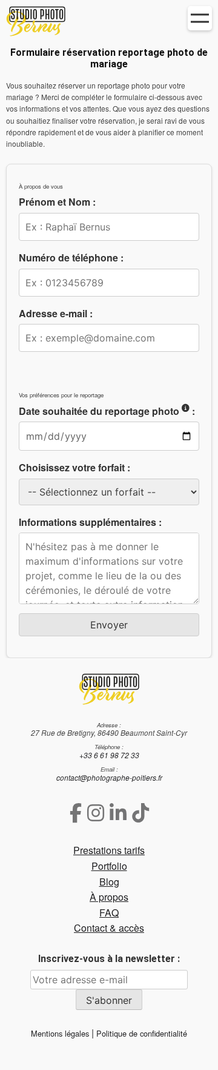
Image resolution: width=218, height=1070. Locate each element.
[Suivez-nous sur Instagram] (95, 812)
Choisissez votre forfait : (74, 467)
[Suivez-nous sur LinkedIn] (118, 812)
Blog (109, 882)
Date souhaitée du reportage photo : (107, 411)
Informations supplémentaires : (90, 522)
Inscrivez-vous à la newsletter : (109, 958)
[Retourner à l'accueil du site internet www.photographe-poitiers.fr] (109, 688)
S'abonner (109, 1000)
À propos (109, 897)
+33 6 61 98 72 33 (109, 755)
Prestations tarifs (109, 850)
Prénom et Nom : (57, 202)
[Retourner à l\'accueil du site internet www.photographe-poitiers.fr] (109, 23)
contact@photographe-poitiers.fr (109, 777)
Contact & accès (109, 928)
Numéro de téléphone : (71, 257)
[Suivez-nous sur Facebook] (76, 812)
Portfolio (109, 866)
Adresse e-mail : (56, 313)
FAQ (109, 913)
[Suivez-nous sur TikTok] (140, 812)
